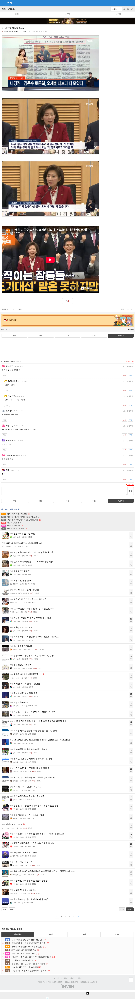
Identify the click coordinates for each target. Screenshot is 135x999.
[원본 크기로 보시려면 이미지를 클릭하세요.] (50, 65)
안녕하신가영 (8, 31)
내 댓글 (68, 14)
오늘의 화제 (17, 934)
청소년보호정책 (71, 982)
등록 (130, 491)
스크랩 (129, 309)
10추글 (118, 14)
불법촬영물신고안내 (88, 982)
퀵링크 (73, 978)
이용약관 (41, 982)
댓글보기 (121, 501)
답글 (4, 375)
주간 (51, 934)
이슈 (117, 934)
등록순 (13, 361)
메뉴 (2, 329)
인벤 (9, 3)
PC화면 (64, 978)
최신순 (18, 361)
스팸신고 (20, 309)
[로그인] (127, 3)
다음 (94, 336)
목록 (14, 336)
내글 (17, 14)
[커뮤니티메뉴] (2, 3)
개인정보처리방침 (55, 982)
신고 (12, 309)
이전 (67, 336)
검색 (122, 909)
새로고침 (130, 361)
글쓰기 (132, 9)
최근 (4, 909)
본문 (40, 336)
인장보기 (9, 329)
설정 (80, 978)
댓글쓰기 (121, 336)
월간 (84, 934)
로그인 (56, 978)
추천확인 (5, 309)
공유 (122, 309)
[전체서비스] (132, 3)
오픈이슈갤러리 (8, 9)
